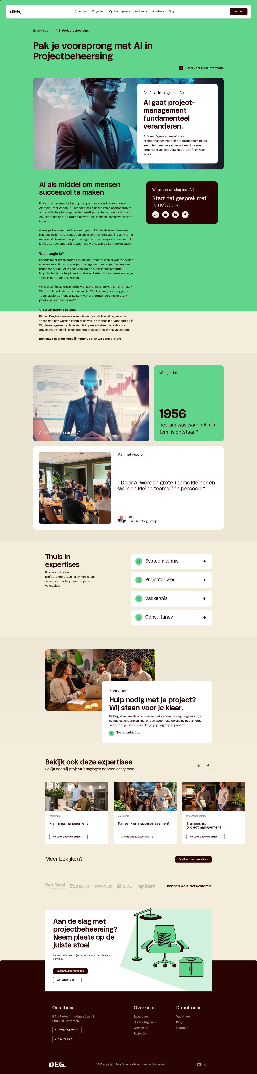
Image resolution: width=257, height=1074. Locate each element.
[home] (15, 12)
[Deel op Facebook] (185, 214)
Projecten (98, 11)
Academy (158, 11)
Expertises (81, 11)
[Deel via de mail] (165, 214)
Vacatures (183, 1016)
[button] (198, 765)
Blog (171, 11)
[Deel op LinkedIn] (175, 214)
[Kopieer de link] (155, 214)
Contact (182, 1028)
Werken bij (141, 11)
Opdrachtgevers (119, 11)
